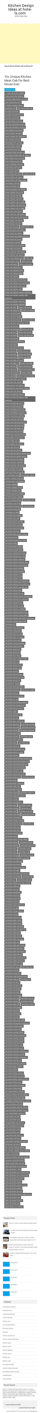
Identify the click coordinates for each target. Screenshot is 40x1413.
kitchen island (7, 1346)
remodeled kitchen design (11, 1371)
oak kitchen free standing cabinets (16, 702)
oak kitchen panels (11, 836)
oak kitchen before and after (14, 522)
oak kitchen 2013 (29, 500)
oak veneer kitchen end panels (15, 1085)
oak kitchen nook (10, 811)
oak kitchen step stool (12, 895)
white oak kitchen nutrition (13, 1200)
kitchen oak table (24, 357)
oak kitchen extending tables (14, 687)
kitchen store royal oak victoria (15, 434)
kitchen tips (6, 1357)
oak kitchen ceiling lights (13, 631)
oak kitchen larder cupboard (14, 783)
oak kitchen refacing (11, 855)
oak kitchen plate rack (27, 845)
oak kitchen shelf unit (24, 880)
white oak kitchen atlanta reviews (16, 1185)
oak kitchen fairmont (12, 693)
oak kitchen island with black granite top (18, 758)
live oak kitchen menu (12, 475)
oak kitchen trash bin (12, 970)
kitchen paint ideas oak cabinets (15, 379)
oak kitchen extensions (12, 690)
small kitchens (7, 1375)
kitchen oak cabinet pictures (14, 270)
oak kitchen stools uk (12, 901)
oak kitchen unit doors (12, 982)
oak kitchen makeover (27, 792)
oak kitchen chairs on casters (14, 637)
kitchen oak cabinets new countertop (17, 283)
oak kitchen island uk (12, 755)
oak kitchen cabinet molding (14, 568)
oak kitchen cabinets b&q (13, 590)
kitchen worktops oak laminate (15, 466)
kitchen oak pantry (11, 345)
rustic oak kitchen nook (12, 1119)
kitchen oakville (10, 376)
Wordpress (33, 1411)
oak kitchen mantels (11, 799)
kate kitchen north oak (12, 183)
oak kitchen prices (11, 849)
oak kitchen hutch (26, 736)
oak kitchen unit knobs (12, 992)
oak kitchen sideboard (12, 886)
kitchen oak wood (11, 369)
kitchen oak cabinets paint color (15, 286)
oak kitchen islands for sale (14, 771)
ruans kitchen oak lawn (12, 1116)
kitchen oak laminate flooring (14, 341)
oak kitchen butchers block (13, 550)
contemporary (9, 89)
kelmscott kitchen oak (12, 186)
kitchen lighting (7, 1350)
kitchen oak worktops (12, 373)
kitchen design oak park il (13, 224)
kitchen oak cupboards (12, 310)
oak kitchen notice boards (13, 824)
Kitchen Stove (7, 1353)
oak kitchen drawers (11, 671)
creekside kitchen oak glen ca (14, 152)
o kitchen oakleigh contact (13, 487)
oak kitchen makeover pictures (15, 796)
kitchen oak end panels (12, 329)
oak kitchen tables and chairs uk (15, 957)
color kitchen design (9, 1307)
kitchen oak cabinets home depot (16, 280)
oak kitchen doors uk (12, 662)
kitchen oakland (26, 373)
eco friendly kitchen (9, 1325)
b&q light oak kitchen (12, 111)
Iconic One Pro (11, 1411)
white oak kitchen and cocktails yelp (16, 1175)
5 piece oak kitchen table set (14, 96)
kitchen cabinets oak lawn (13, 196)
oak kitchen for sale (11, 699)
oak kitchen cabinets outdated (15, 609)
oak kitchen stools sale (12, 898)
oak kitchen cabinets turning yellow (16, 615)
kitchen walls (7, 1361)
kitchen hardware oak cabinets (15, 230)
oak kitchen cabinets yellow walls (15, 621)
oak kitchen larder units (12, 786)
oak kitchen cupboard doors (14, 646)
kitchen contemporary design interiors (15, 1391)
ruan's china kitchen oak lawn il (15, 1113)
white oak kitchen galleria (13, 1188)
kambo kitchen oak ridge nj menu (16, 180)
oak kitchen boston (11, 537)
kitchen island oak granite (13, 239)
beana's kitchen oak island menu (15, 136)
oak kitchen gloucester (12, 724)
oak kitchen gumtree (28, 727)
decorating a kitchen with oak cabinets (17, 155)
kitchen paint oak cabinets (13, 382)
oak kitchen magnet (11, 792)
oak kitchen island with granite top (16, 764)
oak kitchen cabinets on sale (14, 606)
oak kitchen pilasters (11, 845)
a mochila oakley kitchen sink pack (16, 99)
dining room (6, 1321)
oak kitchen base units (12, 518)
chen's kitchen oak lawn (12, 139)
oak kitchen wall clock (12, 1010)
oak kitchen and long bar (13, 506)
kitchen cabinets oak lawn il (14, 199)
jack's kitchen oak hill (12, 171)
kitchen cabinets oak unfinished (15, 205)
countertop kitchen (9, 1314)
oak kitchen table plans (12, 933)
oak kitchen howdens (12, 736)
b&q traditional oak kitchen (14, 130)
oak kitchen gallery (11, 712)
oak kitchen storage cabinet (14, 911)
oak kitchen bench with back (14, 528)
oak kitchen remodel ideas (13, 861)
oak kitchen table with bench (14, 948)
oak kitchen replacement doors (15, 867)
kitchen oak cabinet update (14, 273)
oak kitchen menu (10, 805)
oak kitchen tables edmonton (14, 961)
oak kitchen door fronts (12, 655)
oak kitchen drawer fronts (13, 665)
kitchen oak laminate (11, 338)
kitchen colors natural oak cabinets (16, 217)
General (5, 1332)
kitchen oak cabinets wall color (15, 301)
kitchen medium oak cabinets (14, 255)
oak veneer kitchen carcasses (14, 1076)
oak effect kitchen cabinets (14, 497)
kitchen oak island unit (26, 335)
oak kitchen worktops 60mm (14, 1042)
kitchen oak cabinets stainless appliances (18, 292)
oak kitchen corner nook (13, 640)
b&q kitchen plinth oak (25, 108)
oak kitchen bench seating (13, 525)
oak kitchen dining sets (12, 652)
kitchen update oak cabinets (14, 444)
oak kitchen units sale (12, 998)
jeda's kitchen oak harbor (13, 174)
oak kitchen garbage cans (13, 715)
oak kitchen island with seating (15, 768)
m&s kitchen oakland (27, 475)
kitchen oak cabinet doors (13, 267)
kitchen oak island (11, 335)
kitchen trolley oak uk (12, 441)
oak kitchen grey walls (12, 727)
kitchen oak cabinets (11, 276)
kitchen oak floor (10, 332)
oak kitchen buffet (11, 543)
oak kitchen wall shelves (13, 1014)
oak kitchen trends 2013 (13, 973)
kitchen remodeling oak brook (15, 409)
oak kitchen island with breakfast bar (17, 761)
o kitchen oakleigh (11, 484)
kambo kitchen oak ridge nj (14, 177)
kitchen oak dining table (13, 313)
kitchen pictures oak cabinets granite (17, 388)
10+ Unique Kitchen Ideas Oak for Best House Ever (17, 80)
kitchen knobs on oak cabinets (15, 245)
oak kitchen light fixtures (13, 789)
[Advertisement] (20, 44)
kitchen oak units (10, 366)
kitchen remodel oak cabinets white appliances (16, 399)
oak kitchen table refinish (13, 936)
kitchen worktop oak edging (14, 459)
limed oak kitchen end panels (14, 472)
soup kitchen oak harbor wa (14, 1135)
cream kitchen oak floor (13, 149)
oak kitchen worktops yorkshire (15, 1063)
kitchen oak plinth (11, 354)
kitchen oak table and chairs (14, 360)
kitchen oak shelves (25, 354)
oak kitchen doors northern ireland (16, 659)
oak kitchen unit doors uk (13, 986)
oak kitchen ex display (12, 683)
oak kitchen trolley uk (12, 979)
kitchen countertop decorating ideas (15, 1394)
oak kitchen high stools (12, 733)
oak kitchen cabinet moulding (14, 571)
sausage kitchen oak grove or (14, 1123)
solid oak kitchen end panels (14, 1126)
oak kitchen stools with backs (14, 905)
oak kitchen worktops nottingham (16, 1057)
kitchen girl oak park (11, 227)
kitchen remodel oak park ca (14, 403)
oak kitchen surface (11, 914)
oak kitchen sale (27, 877)
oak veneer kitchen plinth (13, 1088)
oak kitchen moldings (12, 808)
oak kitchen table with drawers (15, 951)
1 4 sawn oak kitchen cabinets (14, 93)
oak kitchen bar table (12, 512)
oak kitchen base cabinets (13, 515)
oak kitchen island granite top (14, 749)
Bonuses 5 (14, 1262)
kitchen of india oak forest (25, 376)
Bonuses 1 (14, 1292)
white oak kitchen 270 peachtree (15, 1166)
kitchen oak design (28, 310)
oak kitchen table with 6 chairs (15, 945)
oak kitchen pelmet (11, 842)
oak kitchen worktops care (13, 1045)
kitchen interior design (25, 1389)
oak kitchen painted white (13, 833)
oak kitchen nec (26, 808)
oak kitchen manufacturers (13, 802)
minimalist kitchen (8, 1364)
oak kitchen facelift (28, 690)
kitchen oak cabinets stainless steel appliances (16, 297)
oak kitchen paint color (12, 827)
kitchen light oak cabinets (13, 248)
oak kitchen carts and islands (14, 627)
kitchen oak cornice (25, 307)
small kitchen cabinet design (26, 1392)
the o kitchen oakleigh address (15, 1147)
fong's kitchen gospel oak (13, 161)
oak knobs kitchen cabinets (14, 1066)
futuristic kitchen (8, 1328)
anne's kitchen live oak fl (13, 102)
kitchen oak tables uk (12, 363)
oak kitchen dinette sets (13, 649)
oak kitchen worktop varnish (14, 1038)
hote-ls (5, 1389)
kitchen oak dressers (11, 326)
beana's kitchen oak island (13, 133)
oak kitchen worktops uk (13, 1060)
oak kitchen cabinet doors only (15, 556)
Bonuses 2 (14, 1284)
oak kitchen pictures (25, 842)
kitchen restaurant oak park (14, 419)
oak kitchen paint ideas (12, 830)
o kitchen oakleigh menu (13, 490)
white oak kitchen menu (12, 1197)
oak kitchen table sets (12, 942)
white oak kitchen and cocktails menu (17, 1172)
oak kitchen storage (11, 908)
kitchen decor (7, 1343)
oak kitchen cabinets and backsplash (17, 581)
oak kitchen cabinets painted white (16, 612)
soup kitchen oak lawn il (12, 1138)
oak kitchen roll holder (12, 870)
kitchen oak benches (25, 264)
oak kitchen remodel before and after (17, 858)
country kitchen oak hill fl (13, 146)
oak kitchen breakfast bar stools (15, 540)
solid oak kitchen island (12, 1129)
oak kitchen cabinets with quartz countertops (19, 618)
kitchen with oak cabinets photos (15, 456)
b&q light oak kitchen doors (14, 115)
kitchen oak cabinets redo (13, 289)
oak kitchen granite (28, 724)
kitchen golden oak (26, 227)
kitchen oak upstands (25, 366)
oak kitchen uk (25, 979)
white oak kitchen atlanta (13, 1182)
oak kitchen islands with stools (15, 774)
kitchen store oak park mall (14, 431)
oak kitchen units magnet (13, 995)
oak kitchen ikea (23, 743)
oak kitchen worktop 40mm (14, 1026)
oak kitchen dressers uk (12, 680)
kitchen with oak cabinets (13, 450)
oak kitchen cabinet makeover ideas (16, 562)
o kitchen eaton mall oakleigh (14, 481)
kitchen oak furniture (25, 332)
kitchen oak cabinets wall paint (15, 304)
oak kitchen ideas (10, 743)
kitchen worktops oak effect (14, 462)
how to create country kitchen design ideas (23, 1223)
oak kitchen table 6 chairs (13, 923)
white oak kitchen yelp (12, 1203)
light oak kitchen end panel (13, 469)
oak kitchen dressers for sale (14, 677)
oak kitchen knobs (28, 777)
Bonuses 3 (14, 1277)
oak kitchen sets (10, 880)
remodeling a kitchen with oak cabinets (17, 1101)
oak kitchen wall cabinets (13, 1007)
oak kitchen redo (23, 852)
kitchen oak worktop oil (26, 369)
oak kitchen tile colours (12, 967)
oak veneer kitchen (11, 1070)
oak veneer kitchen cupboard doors (16, 1079)
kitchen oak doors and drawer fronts (17, 323)
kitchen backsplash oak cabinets (15, 189)
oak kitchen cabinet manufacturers (16, 565)
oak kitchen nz (28, 824)
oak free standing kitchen (13, 500)
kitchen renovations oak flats (14, 416)
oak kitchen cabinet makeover (15, 559)
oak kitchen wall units (12, 1017)
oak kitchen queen (25, 849)
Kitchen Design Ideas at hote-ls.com (21, 9)
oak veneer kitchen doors (13, 1082)
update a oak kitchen (12, 1154)
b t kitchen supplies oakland (14, 105)
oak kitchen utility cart (12, 1004)
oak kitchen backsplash (12, 509)
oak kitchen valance (27, 1004)
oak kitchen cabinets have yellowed (16, 599)
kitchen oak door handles (13, 316)
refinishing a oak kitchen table (14, 1098)
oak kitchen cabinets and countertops (17, 584)
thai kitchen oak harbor (12, 1144)
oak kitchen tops (27, 967)
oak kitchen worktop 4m (13, 1029)
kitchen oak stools (11, 357)
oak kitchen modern (24, 805)
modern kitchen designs (10, 1368)
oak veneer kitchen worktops (14, 1091)
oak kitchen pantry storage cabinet (16, 839)
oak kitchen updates (11, 1001)
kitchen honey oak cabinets (14, 233)
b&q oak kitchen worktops (13, 121)
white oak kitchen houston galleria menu (18, 1194)
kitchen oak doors (28, 320)
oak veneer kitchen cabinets (14, 1073)
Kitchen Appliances (9, 1335)
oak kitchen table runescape (14, 939)
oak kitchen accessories (12, 503)
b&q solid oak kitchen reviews (14, 124)
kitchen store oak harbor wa (14, 428)
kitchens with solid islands (22, 1396)
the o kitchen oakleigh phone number (17, 1151)
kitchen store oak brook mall (14, 425)
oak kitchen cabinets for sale (14, 593)
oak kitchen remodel (26, 855)
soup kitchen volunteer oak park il (16, 1141)
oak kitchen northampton (13, 817)
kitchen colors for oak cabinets (15, 214)
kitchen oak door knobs (12, 320)
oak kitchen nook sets (25, 811)
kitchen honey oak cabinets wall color (17, 236)
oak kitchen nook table (12, 814)
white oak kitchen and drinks (14, 1179)
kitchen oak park (10, 351)
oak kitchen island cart (12, 746)
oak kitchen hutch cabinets (13, 740)
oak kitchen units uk (27, 998)
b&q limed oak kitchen (12, 118)
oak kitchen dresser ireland (14, 674)
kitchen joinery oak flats (13, 242)
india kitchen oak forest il (13, 167)
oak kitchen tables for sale (13, 964)
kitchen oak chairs (11, 307)
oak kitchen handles (11, 730)
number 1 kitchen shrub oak (14, 478)
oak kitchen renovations (13, 864)
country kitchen (7, 1317)
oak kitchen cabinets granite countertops (18, 596)
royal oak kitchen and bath (13, 1104)
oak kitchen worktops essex (14, 1048)
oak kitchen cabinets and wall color (16, 587)
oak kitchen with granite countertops (17, 1023)
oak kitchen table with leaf (13, 954)
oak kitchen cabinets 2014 (13, 578)
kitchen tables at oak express (14, 437)
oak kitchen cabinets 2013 (13, 574)
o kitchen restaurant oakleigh (14, 494)
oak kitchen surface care (13, 917)
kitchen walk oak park (12, 447)
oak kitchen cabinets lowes (13, 603)
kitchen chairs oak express (13, 211)
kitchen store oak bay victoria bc (15, 422)
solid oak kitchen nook (12, 1132)
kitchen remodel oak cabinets (14, 394)
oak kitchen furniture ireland (14, 708)
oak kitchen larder (11, 780)
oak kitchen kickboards (12, 777)
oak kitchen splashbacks (13, 892)
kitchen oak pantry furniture (14, 348)
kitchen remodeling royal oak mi (15, 413)
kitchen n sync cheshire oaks (14, 258)
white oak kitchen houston (13, 1191)
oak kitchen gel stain (11, 718)
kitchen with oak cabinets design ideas (17, 453)
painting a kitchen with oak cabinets (16, 1095)
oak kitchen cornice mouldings (15, 643)
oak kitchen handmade (27, 730)
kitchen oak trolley (27, 363)
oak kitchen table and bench (14, 926)
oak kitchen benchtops (12, 531)
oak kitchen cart (10, 624)
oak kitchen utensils (26, 1001)
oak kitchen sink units (12, 889)
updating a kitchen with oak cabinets (17, 1157)
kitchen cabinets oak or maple (14, 202)
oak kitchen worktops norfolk (14, 1054)
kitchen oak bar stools (12, 261)
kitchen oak (29, 258)
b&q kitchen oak (10, 108)
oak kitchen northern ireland (14, 820)
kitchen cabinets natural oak (14, 192)
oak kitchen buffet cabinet (13, 546)
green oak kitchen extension (14, 164)
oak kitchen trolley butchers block (16, 976)
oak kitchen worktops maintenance (16, 1051)
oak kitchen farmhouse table (14, 696)
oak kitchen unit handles (13, 989)
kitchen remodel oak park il (14, 406)
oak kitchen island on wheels (14, 752)
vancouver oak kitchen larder (14, 1160)
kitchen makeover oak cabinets (15, 252)
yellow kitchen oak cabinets (14, 1207)
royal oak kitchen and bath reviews (16, 1110)
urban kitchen (7, 1379)
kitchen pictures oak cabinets (14, 385)
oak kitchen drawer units (13, 668)
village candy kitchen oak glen (14, 1163)
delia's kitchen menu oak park (14, 158)
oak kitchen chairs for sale (13, 634)
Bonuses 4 (14, 1270)
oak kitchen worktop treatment (15, 1035)
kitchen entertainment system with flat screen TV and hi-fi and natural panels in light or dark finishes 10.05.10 (22, 1247)
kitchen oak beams (11, 264)
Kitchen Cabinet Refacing (11, 1339)
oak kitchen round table (12, 877)
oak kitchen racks (10, 852)
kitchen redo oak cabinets (13, 391)
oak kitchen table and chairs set (15, 929)
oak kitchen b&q (28, 506)
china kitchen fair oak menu (14, 143)
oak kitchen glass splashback (14, 721)
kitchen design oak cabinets (14, 220)
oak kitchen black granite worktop (16, 534)
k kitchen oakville (29, 174)
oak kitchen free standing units (15, 705)
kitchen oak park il (24, 351)
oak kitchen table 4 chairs (13, 920)
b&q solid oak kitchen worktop (15, 127)
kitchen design (13, 1389)
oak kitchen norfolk (28, 814)
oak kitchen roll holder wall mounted (17, 873)
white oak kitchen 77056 (13, 1169)
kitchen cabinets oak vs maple (14, 208)
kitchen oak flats (27, 329)
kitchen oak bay (26, 261)
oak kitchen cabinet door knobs (15, 553)
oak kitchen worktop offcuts (14, 1032)
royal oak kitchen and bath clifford (16, 1107)
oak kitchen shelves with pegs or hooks (17, 883)
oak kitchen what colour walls (14, 1020)
